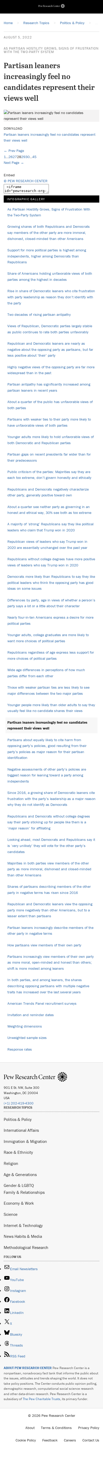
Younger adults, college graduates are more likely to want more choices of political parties (48, 637)
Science (10, 1214)
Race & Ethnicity (18, 1152)
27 (15, 156)
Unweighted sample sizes (27, 1037)
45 (34, 156)
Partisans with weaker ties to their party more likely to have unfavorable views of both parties (49, 422)
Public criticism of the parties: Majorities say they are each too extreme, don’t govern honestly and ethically (49, 474)
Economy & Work (19, 1203)
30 (27, 156)
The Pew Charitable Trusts (41, 1399)
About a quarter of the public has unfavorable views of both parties (50, 404)
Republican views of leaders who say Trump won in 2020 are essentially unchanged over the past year (47, 544)
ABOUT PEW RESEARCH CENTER (28, 1368)
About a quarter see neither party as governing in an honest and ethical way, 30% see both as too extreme (49, 509)
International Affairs (21, 1130)
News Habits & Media (23, 1236)
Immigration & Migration (25, 1141)
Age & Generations (20, 1174)
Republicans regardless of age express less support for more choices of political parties (50, 655)
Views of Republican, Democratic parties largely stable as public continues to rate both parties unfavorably (49, 329)
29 (23, 156)
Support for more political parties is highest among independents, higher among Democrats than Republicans (46, 256)
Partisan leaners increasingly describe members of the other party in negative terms (50, 930)
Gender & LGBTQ (19, 1185)
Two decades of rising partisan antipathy (39, 314)
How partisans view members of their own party (44, 945)
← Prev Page (14, 150)
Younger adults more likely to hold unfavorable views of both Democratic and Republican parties (50, 439)
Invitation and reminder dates (30, 1014)
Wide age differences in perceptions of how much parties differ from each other (46, 672)
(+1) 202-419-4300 (19, 1103)
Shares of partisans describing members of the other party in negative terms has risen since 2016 (49, 889)
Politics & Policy (18, 1119)
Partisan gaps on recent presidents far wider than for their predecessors (49, 457)
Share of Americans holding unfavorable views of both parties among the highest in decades (49, 276)
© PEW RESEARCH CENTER (26, 180)
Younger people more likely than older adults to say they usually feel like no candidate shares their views (51, 707)
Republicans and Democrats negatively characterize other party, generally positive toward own (48, 492)
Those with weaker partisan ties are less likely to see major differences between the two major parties (48, 690)
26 (10, 156)
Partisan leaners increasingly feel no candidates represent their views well (47, 725)
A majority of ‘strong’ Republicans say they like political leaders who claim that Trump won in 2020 (50, 527)
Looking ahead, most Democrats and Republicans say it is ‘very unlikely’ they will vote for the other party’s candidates (51, 845)
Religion (11, 1163)
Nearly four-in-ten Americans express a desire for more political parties (50, 620)
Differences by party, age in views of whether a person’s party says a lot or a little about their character (51, 603)
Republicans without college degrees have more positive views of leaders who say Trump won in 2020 (51, 562)
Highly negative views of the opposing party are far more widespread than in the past (51, 370)
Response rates (19, 1049)
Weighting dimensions (24, 1026)
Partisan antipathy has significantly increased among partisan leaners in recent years (48, 387)
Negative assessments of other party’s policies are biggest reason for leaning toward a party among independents (46, 775)
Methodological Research (26, 1247)
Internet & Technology (23, 1225)
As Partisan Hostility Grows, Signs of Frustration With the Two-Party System (51, 50)
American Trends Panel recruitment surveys (42, 1003)
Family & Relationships (24, 1192)
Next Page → (14, 162)
